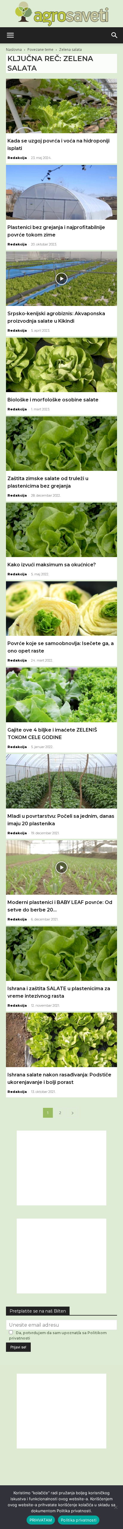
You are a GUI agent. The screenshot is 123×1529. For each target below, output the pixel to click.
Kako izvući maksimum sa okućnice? (51, 565)
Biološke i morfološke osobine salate (53, 400)
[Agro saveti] (61, 13)
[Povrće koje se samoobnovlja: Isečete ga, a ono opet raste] (61, 608)
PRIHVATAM (41, 1520)
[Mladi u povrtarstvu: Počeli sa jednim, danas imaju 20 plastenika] (61, 781)
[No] (116, 1507)
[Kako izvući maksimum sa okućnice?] (61, 530)
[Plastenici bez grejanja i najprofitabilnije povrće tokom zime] (61, 192)
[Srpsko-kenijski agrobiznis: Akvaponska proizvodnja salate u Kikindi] (61, 278)
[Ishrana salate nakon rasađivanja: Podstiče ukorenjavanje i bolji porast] (61, 1040)
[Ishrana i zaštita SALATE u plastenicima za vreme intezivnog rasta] (61, 953)
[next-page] (72, 1113)
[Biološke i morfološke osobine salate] (61, 365)
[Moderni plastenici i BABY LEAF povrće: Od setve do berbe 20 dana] (61, 867)
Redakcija (17, 158)
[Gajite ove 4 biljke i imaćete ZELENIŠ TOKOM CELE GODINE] (61, 695)
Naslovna (14, 49)
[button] (10, 35)
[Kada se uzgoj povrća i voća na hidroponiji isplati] (61, 106)
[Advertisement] (61, 1168)
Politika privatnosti (78, 1520)
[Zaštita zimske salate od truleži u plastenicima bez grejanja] (61, 443)
